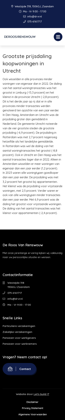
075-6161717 (34, 21)
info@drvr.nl (34, 16)
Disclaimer (32, 402)
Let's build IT (41, 394)
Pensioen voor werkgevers (19, 337)
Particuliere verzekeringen (19, 326)
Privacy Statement (32, 408)
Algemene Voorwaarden (32, 414)
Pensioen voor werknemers (20, 343)
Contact (25, 369)
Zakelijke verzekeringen (17, 332)
